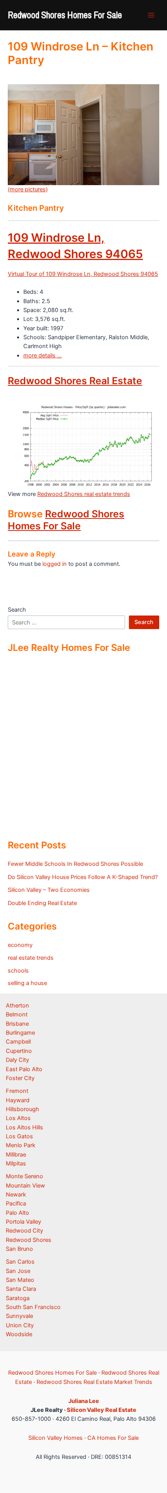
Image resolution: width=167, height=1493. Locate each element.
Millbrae (16, 1154)
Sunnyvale (19, 1316)
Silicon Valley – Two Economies (49, 889)
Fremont (17, 1090)
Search (17, 609)
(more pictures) (28, 189)
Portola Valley (23, 1221)
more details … (42, 355)
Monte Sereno (24, 1176)
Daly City (17, 1059)
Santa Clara (21, 1288)
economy (20, 945)
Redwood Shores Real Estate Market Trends (94, 1382)
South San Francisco (33, 1307)
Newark (16, 1194)
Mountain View (25, 1185)
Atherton (17, 1005)
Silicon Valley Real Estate (101, 1409)
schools (18, 970)
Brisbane (17, 1023)
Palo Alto (17, 1212)
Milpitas (16, 1163)
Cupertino (19, 1050)
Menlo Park (20, 1145)
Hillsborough (22, 1109)
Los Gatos (19, 1136)
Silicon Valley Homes (55, 1437)
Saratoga (18, 1298)
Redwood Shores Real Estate (75, 381)
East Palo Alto (24, 1069)
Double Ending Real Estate (42, 903)
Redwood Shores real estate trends (83, 494)
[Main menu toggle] (151, 15)
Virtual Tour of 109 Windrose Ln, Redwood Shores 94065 (83, 274)
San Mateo (20, 1279)
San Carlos (20, 1261)
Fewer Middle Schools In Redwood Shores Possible (75, 863)
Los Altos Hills (24, 1127)
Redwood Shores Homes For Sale (65, 15)
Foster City (20, 1078)
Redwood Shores (28, 1239)
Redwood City (24, 1230)
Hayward (18, 1100)
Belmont (17, 1014)
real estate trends (31, 957)
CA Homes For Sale (113, 1437)
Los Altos (18, 1118)
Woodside (19, 1334)
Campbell (18, 1041)
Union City (20, 1325)
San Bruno (19, 1248)
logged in (54, 563)
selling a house (27, 983)
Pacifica (16, 1203)
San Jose (18, 1271)
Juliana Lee (83, 1401)
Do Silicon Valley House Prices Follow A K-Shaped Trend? (83, 877)
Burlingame (20, 1032)
